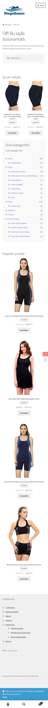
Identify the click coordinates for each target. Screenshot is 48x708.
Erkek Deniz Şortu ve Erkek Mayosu (24, 176)
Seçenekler (12, 133)
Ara (24, 704)
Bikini (10, 158)
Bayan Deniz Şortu (18, 171)
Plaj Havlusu (16, 189)
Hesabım (8, 620)
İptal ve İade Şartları (18, 637)
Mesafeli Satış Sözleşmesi (20, 632)
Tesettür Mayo (13, 219)
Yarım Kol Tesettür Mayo (20, 236)
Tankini (11, 214)
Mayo (10, 202)
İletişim (8, 641)
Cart (37, 702)
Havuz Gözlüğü (16, 184)
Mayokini (11, 210)
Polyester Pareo (17, 193)
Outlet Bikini (16, 163)
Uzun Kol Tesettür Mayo (20, 232)
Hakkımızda (10, 625)
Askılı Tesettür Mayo (19, 223)
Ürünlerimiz (10, 607)
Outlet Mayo (16, 206)
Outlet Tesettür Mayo (19, 227)
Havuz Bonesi (16, 180)
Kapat (5, 697)
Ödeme (8, 616)
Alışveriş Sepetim (12, 612)
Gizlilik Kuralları (17, 628)
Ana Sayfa (8, 25)
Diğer (10, 167)
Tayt (13, 197)
